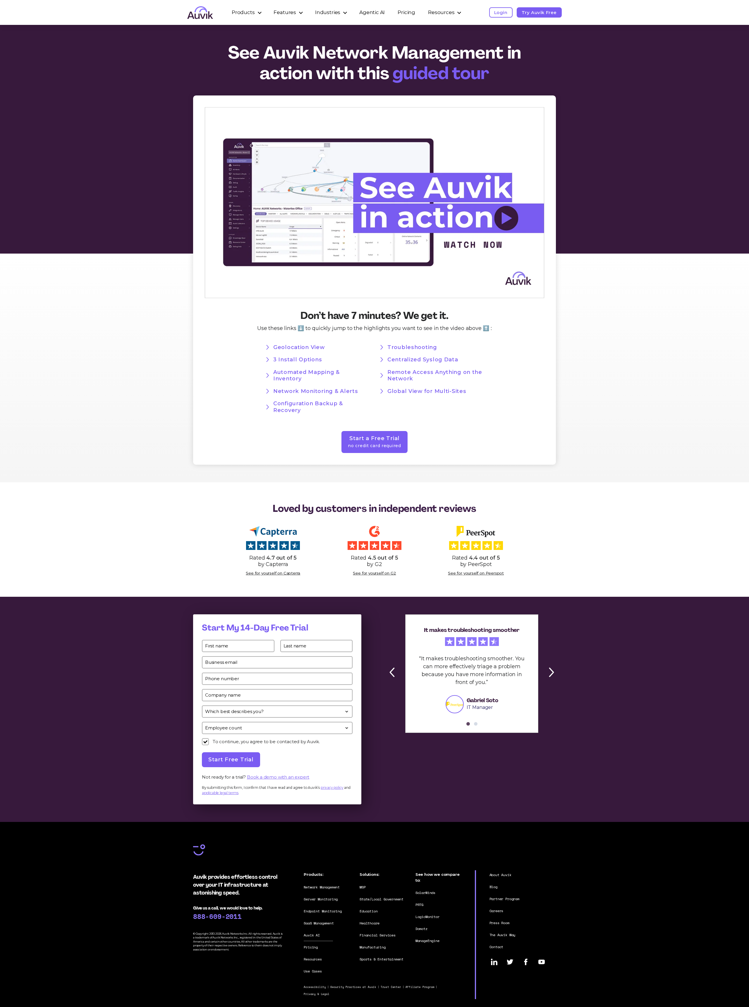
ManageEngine (427, 940)
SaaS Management (319, 923)
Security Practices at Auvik (353, 987)
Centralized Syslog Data (422, 359)
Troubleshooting (412, 347)
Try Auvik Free (539, 12)
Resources (441, 12)
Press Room (499, 922)
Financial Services (378, 935)
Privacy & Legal (316, 994)
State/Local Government (381, 899)
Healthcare (369, 923)
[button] (395, 672)
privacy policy (332, 787)
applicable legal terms (220, 793)
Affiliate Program (420, 987)
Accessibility (315, 987)
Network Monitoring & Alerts (315, 391)
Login (501, 12)
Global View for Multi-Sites (426, 391)
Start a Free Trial (374, 441)
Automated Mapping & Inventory (306, 375)
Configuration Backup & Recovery (308, 406)
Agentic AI (372, 12)
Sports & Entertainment (381, 959)
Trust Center (391, 987)
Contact (496, 946)
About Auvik (500, 874)
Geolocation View (299, 347)
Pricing (406, 12)
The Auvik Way (502, 934)
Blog (493, 886)
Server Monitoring (321, 899)
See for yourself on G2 (374, 573)
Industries (327, 12)
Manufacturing (373, 947)
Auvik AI (312, 935)
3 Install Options (297, 359)
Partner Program (504, 898)
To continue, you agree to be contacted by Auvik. (265, 741)
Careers (496, 910)
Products (243, 12)
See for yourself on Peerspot (476, 573)
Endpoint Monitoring (323, 911)
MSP (362, 887)
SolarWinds (425, 892)
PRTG (419, 904)
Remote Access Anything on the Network (434, 375)
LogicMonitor (427, 916)
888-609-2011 (217, 916)
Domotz (421, 928)
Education (368, 911)
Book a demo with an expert (278, 777)
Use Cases (313, 971)
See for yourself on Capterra (273, 573)
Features (285, 12)
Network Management (322, 887)
